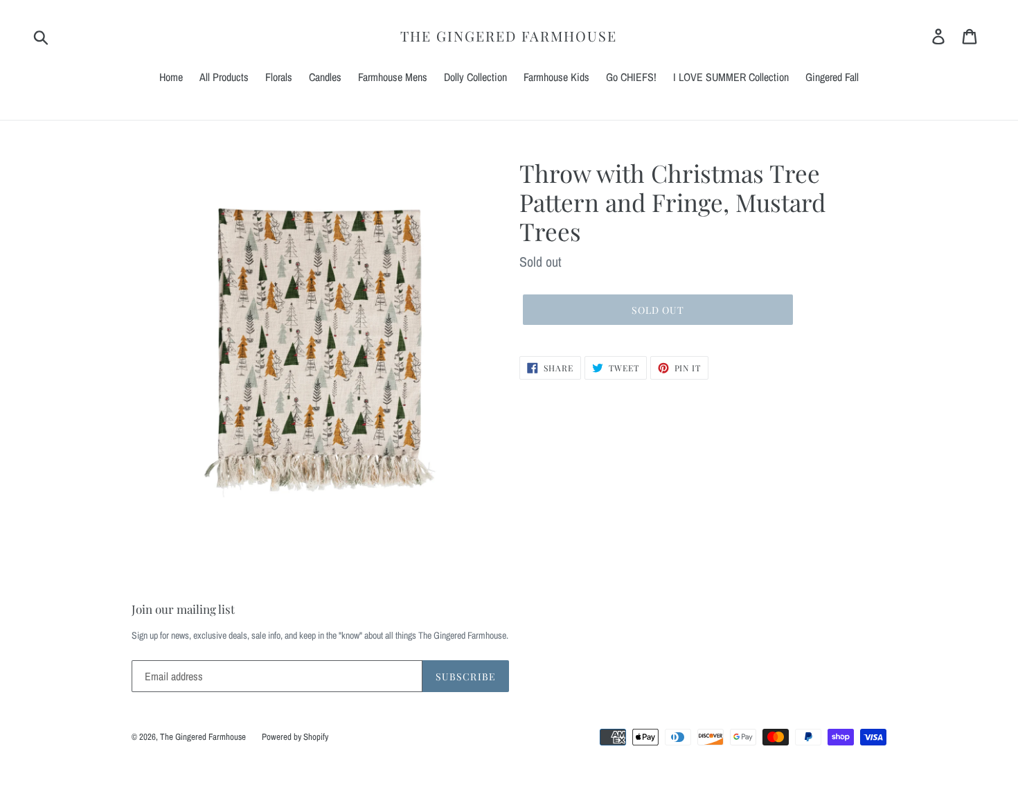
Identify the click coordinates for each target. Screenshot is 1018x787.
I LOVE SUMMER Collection (731, 77)
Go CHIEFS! (631, 77)
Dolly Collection (475, 77)
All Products (224, 77)
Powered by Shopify (295, 737)
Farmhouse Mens (392, 77)
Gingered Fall (832, 77)
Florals (278, 77)
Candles (325, 77)
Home (171, 77)
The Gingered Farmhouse (508, 36)
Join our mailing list (183, 609)
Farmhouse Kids (556, 77)
